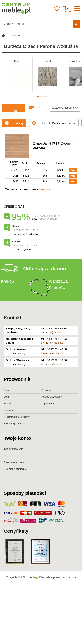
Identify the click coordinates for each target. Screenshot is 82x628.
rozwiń (43, 189)
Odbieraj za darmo (44, 268)
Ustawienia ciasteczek (15, 469)
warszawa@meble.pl (53, 364)
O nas (7, 390)
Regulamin (46, 390)
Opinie (7, 397)
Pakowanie (9, 410)
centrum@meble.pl (52, 332)
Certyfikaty (16, 531)
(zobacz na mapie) (15, 353)
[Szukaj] (76, 24)
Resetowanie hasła (14, 462)
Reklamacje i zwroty (14, 423)
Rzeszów (57, 287)
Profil (6, 455)
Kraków (7, 281)
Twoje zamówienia (13, 449)
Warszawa (58, 281)
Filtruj (14, 110)
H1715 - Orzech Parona (57, 123)
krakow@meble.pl (52, 352)
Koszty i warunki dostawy (17, 417)
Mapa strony (47, 403)
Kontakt (12, 317)
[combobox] (65, 108)
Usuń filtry (17, 123)
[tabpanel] (17, 74)
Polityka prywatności (51, 397)
